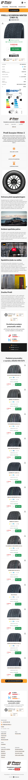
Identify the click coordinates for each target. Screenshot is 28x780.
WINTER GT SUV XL (14, 619)
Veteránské (3, 755)
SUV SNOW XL (14, 521)
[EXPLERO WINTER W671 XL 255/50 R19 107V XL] (14, 370)
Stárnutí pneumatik (4, 739)
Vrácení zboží (3, 735)
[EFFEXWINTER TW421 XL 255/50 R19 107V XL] (14, 638)
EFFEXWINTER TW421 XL (14, 643)
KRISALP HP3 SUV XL (14, 570)
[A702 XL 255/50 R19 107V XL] (14, 589)
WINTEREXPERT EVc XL (14, 497)
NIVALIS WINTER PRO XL (14, 667)
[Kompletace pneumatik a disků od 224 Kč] (14, 123)
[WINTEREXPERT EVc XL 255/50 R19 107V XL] (14, 492)
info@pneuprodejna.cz (7, 724)
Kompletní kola (22, 6)
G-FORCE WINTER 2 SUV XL (14, 545)
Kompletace (3, 744)
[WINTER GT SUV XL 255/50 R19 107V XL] (14, 614)
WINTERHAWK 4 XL (14, 448)
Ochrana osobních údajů (19, 751)
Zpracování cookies (18, 753)
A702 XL (14, 594)
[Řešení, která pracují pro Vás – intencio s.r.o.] (16, 777)
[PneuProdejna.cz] (6, 2)
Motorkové (3, 751)
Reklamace (3, 737)
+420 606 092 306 (6, 722)
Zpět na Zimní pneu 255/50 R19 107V (15, 680)
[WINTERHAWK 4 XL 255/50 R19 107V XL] (14, 443)
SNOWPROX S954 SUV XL (14, 423)
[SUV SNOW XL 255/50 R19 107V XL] (14, 516)
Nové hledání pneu (14, 10)
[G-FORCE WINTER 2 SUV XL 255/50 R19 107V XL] (14, 540)
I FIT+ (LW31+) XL (14, 472)
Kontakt (2, 726)
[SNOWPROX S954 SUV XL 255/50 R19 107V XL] (14, 418)
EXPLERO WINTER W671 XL (14, 375)
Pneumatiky (5, 6)
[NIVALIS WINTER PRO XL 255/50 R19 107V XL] (14, 662)
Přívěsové (3, 757)
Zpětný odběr (3, 733)
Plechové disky (13, 6)
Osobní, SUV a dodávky (5, 749)
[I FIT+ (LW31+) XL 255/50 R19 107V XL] (14, 467)
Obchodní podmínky (19, 749)
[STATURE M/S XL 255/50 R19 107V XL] (14, 394)
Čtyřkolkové (3, 753)
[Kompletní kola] (14, 768)
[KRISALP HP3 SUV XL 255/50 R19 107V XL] (14, 565)
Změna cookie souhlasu (19, 755)
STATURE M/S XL (14, 399)
